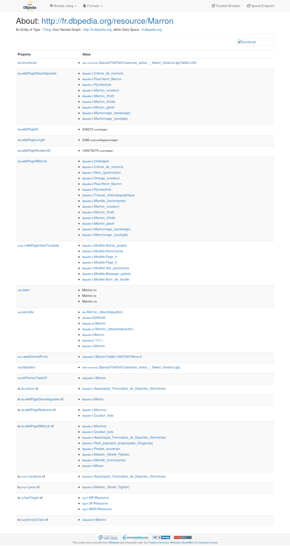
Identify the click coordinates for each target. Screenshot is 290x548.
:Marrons (94, 409)
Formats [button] (93, 5)
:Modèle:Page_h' (100, 262)
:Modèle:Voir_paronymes (105, 268)
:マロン (93, 340)
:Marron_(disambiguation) (102, 312)
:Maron (93, 399)
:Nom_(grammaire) (101, 172)
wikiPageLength (31, 139)
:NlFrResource (95, 497)
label (23, 290)
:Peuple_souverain (101, 448)
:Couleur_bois (97, 415)
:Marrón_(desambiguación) (107, 329)
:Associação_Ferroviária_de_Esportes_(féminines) (124, 388)
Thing (47, 29)
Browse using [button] (63, 5)
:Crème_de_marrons (102, 73)
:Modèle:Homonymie (102, 251)
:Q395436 (93, 317)
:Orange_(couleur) (101, 178)
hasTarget (30, 497)
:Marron (94, 323)
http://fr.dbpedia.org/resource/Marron (107, 20)
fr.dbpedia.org (152, 29)
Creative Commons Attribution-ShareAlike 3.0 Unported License (183, 542)
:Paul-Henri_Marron (102, 79)
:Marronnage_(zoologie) (105, 118)
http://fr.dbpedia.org (97, 29)
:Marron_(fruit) (98, 96)
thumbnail (27, 62)
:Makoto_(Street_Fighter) (106, 454)
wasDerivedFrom (33, 356)
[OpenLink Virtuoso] (107, 537)
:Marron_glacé (98, 107)
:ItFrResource (95, 503)
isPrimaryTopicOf (32, 377)
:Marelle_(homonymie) (104, 200)
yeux (28, 487)
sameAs (26, 312)
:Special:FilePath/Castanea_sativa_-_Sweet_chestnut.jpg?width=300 (139, 62)
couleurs (31, 476)
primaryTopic (32, 519)
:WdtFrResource (97, 509)
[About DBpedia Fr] (29, 5)
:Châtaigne (95, 161)
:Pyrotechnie (96, 84)
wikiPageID (28, 129)
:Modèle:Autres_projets (104, 245)
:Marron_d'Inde (98, 101)
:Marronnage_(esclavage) (106, 113)
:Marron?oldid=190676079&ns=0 (112, 356)
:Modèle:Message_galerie (106, 273)
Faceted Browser (227, 5)
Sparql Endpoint (262, 5)
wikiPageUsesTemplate (38, 245)
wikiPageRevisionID (34, 150)
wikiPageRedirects (36, 409)
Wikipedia (114, 542)
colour (27, 388)
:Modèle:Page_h (99, 256)
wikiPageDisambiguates (37, 73)
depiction (26, 367)
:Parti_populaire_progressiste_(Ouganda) (117, 443)
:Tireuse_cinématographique (108, 195)
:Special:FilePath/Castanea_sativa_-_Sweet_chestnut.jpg (131, 367)
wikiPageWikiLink (32, 161)
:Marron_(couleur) (100, 90)
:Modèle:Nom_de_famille (105, 279)
